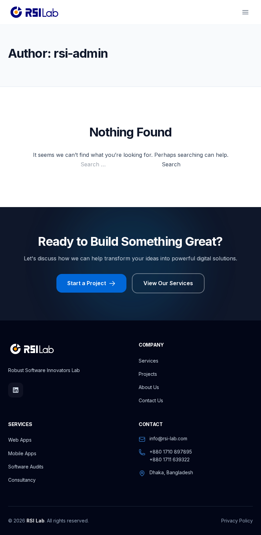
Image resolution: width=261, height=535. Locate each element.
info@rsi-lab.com (168, 438)
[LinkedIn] (15, 390)
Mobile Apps (22, 453)
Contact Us (151, 400)
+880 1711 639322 (170, 459)
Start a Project (86, 283)
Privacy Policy (237, 520)
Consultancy (22, 480)
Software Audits (26, 466)
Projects (148, 374)
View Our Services (168, 283)
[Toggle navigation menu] (245, 12)
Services (148, 361)
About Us (149, 387)
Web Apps (20, 440)
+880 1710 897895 (171, 452)
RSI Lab (36, 520)
